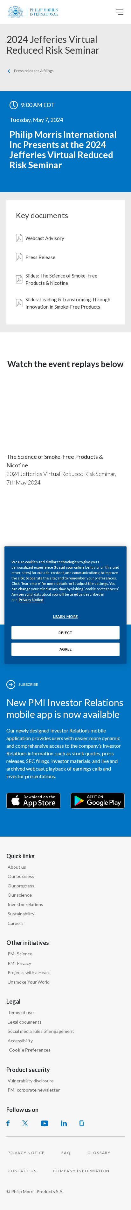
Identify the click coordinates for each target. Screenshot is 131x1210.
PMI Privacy (19, 963)
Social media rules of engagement (41, 1031)
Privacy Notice (31, 600)
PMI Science (20, 953)
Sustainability (21, 913)
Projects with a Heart (29, 972)
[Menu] (119, 12)
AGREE (65, 649)
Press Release (40, 257)
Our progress (21, 885)
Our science (20, 895)
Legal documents (25, 1022)
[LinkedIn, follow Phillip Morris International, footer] (64, 1123)
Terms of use (21, 1012)
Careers (16, 923)
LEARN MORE (65, 616)
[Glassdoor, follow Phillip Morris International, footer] (81, 1123)
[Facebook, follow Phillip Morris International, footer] (8, 1123)
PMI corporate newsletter (34, 1090)
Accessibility (20, 1040)
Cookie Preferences (30, 1050)
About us (17, 867)
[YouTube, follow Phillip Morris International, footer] (44, 1123)
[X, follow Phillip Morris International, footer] (25, 1123)
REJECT (65, 633)
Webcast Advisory (44, 238)
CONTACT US (22, 1170)
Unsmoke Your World (29, 982)
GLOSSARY (99, 1152)
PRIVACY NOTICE (26, 1152)
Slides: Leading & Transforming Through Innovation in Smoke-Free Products (67, 303)
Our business (21, 876)
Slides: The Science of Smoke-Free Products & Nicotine (61, 279)
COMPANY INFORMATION (81, 1170)
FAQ (66, 1152)
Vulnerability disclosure (31, 1080)
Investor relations (25, 904)
